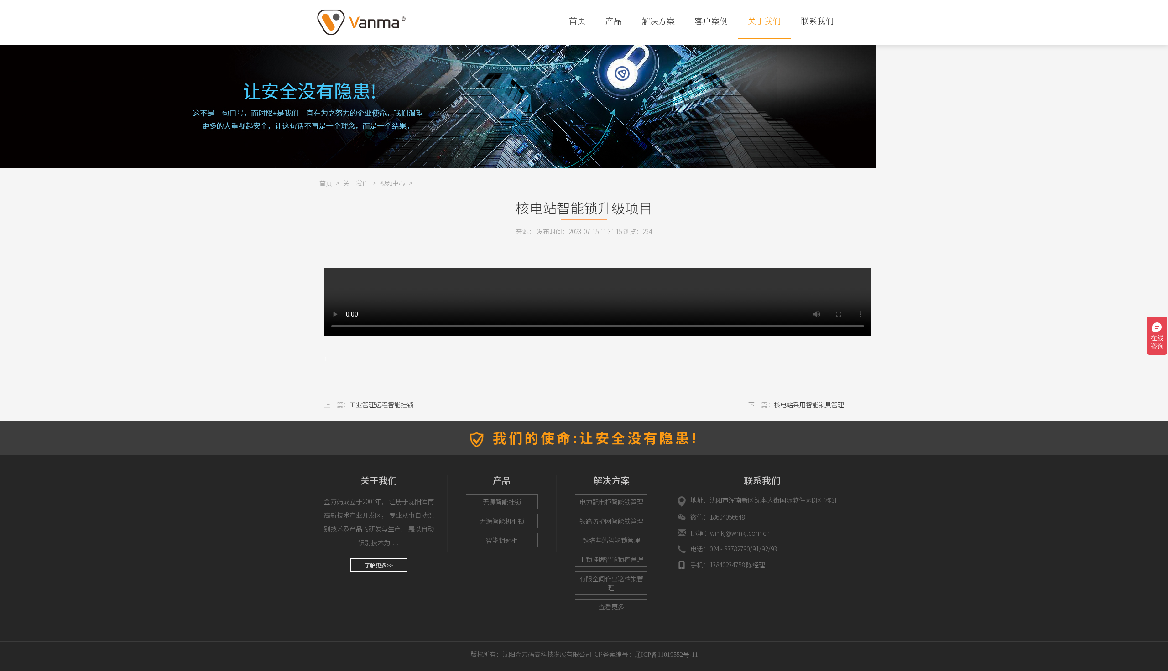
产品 (613, 20)
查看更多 (611, 606)
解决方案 (658, 20)
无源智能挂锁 (502, 501)
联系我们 (817, 20)
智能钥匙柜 (502, 540)
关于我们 (764, 20)
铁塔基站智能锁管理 (611, 540)
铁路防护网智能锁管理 (611, 520)
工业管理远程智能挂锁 (381, 404)
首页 (577, 20)
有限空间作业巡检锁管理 (611, 583)
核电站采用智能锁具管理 (809, 404)
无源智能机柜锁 (502, 520)
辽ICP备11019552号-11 (666, 654)
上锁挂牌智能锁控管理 (611, 559)
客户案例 (711, 20)
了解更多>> (379, 565)
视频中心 (392, 182)
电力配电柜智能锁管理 (611, 501)
